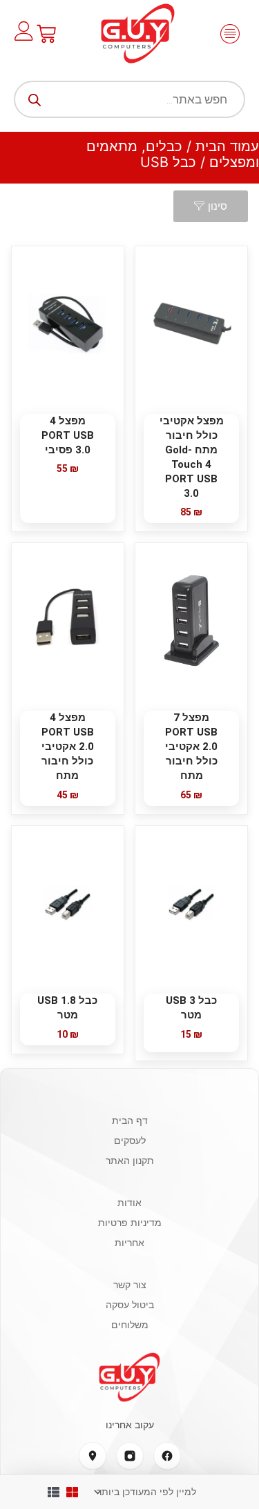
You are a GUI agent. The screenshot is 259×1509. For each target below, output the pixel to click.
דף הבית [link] (130, 1120)
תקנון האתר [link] (130, 1160)
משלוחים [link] (129, 1324)
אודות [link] (129, 1202)
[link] (137, 33)
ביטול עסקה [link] (130, 1304)
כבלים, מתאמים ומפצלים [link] (172, 154)
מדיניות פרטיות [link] (130, 1222)
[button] (229, 33)
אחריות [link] (129, 1242)
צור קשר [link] (129, 1284)
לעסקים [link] (130, 1140)
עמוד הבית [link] (227, 146)
